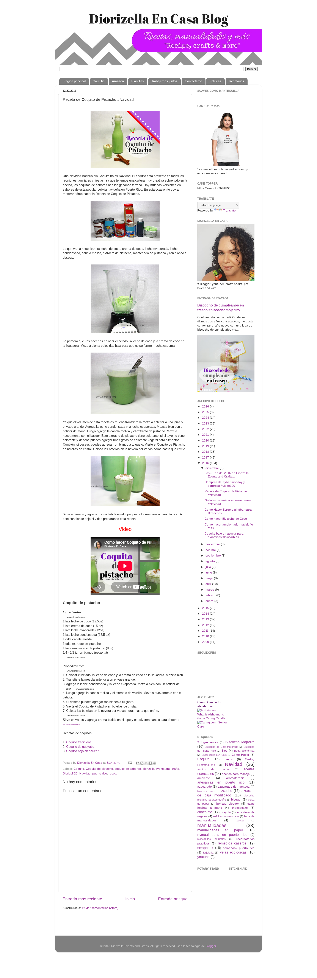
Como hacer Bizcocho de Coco (226, 518)
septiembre (214, 555)
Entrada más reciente (82, 899)
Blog (224, 750)
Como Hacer (240, 754)
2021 (206, 434)
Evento (228, 759)
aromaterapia (235, 778)
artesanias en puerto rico (221, 782)
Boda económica (244, 750)
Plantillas (137, 81)
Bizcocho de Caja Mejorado (222, 746)
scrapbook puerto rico (239, 848)
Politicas (215, 81)
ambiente (203, 778)
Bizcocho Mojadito (239, 742)
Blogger (211, 946)
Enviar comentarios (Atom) (100, 908)
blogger (236, 799)
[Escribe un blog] (142, 763)
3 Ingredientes (207, 742)
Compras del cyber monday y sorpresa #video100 (225, 483)
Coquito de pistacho (99, 768)
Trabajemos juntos (164, 81)
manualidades (211, 825)
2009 (206, 642)
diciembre (213, 468)
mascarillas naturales (211, 839)
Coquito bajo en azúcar (82, 751)
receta (113, 773)
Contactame (193, 81)
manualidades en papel (220, 830)
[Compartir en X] (146, 763)
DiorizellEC (70, 773)
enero (210, 601)
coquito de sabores (128, 768)
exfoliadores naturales (226, 816)
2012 (206, 625)
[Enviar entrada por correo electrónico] (130, 762)
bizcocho (225, 791)
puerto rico (99, 773)
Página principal (74, 81)
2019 (206, 446)
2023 (206, 423)
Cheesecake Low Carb (214, 755)
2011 (205, 630)
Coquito (79, 768)
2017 (206, 457)
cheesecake (239, 807)
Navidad (85, 773)
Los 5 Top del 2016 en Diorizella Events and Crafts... (227, 474)
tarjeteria (208, 852)
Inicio (130, 899)
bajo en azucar (205, 791)
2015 (206, 608)
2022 (206, 429)
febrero (211, 595)
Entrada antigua (173, 899)
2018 (206, 451)
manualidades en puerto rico (222, 835)
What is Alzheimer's (210, 714)
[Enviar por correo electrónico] (138, 763)
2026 (206, 406)
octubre (211, 550)
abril (209, 584)
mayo (210, 578)
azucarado (204, 786)
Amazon (118, 81)
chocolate (204, 812)
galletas (240, 820)
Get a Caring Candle (211, 718)
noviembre (213, 544)
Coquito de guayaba (80, 746)
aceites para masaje (236, 774)
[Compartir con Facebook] (150, 763)
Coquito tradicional (79, 742)
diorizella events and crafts (161, 768)
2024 (206, 417)
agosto (211, 561)
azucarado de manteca (234, 786)
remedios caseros (232, 843)
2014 (206, 613)
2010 (206, 636)
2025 (206, 412)
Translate (229, 210)
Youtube (99, 81)
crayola (226, 812)
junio (209, 572)
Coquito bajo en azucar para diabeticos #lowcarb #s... (224, 535)
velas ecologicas (233, 852)
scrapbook (205, 848)
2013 (206, 619)
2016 (206, 463)
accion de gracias (213, 769)
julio (209, 567)
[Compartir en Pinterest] (154, 763)
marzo (210, 589)
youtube (203, 857)
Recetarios (236, 81)
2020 (206, 440)
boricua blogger (227, 803)
